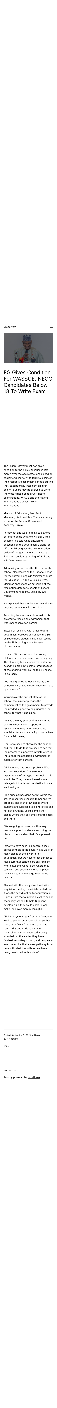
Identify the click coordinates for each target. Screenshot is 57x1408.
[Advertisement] (28, 29)
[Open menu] (51, 327)
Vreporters (10, 326)
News (37, 1035)
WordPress (34, 1077)
